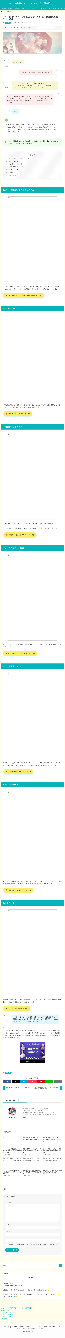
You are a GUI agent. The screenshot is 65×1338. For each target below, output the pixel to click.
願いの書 (19, 1328)
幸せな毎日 (39, 1326)
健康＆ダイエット (30, 1326)
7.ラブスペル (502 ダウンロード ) (18, 1008)
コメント (8, 1202)
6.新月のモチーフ (14, 172)
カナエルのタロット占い (8, 1312)
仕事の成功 (21, 1326)
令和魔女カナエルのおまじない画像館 (32, 3)
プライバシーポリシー (8, 1316)
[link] (24, 1118)
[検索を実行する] (60, 1265)
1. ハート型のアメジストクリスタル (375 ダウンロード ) (25, 295)
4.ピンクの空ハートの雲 (16, 166)
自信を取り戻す (47, 1326)
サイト (7, 1238)
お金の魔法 (14, 1326)
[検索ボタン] (10, 3)
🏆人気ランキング (35, 1328)
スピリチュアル (57, 1326)
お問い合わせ (5, 1310)
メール (7, 1231)
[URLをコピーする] (58, 1081)
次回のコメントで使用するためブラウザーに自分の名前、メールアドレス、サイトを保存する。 (32, 1244)
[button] (7, 1081)
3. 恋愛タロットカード (15, 164)
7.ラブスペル (13, 175)
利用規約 (4, 1319)
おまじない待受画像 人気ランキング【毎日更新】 (16, 1308)
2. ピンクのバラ (13, 161)
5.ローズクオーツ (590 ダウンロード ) (19, 771)
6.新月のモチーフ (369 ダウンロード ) (19, 890)
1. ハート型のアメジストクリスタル (19, 158)
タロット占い (44, 1328)
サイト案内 (26, 1328)
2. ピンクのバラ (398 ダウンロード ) (19, 414)
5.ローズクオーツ (14, 169)
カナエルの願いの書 (7, 1314)
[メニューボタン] (54, 3)
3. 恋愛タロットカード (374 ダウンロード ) (21, 535)
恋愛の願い (8, 22)
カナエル (12, 1118)
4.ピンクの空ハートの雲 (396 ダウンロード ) (21, 653)
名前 (7, 1225)
